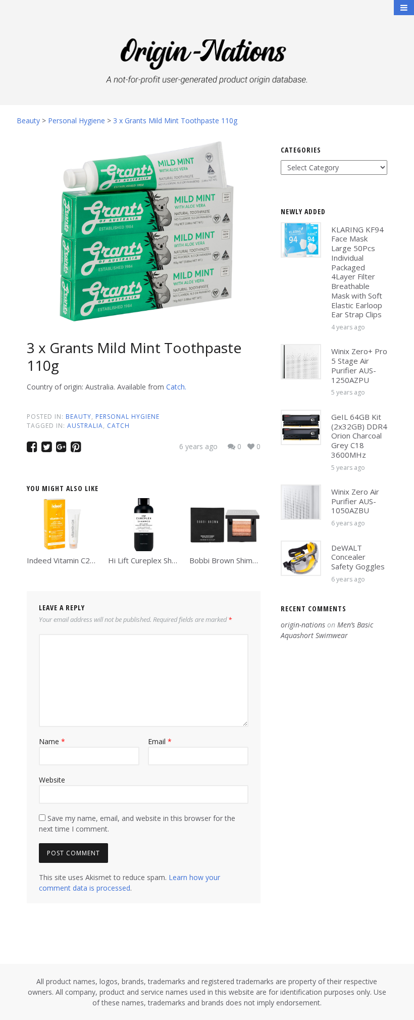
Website (52, 780)
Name (52, 741)
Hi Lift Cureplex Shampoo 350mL (165, 560)
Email (160, 741)
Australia (85, 425)
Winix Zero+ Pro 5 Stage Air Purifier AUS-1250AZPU (359, 365)
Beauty (78, 416)
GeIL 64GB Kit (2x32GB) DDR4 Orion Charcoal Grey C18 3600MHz (359, 436)
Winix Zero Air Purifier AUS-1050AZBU (355, 501)
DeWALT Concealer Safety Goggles (358, 557)
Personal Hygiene (127, 416)
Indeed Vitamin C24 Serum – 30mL (86, 560)
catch (118, 425)
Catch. (176, 387)
